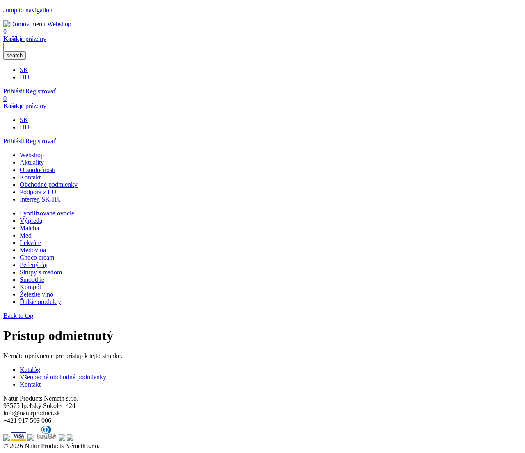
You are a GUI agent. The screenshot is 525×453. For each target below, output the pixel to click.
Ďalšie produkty (40, 301)
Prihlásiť (14, 91)
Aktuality (32, 162)
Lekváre (30, 242)
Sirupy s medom (41, 272)
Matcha (29, 227)
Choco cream (37, 257)
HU (25, 77)
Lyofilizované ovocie (47, 213)
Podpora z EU (38, 191)
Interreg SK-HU (41, 199)
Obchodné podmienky (49, 184)
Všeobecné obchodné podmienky (63, 377)
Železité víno (36, 294)
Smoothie (32, 279)
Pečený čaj (34, 264)
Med (26, 235)
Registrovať (40, 91)
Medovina (33, 250)
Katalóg (30, 369)
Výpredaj (32, 220)
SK (24, 69)
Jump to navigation (27, 10)
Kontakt (30, 177)
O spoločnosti (37, 169)
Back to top (18, 315)
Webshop (32, 155)
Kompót (30, 286)
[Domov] (16, 23)
